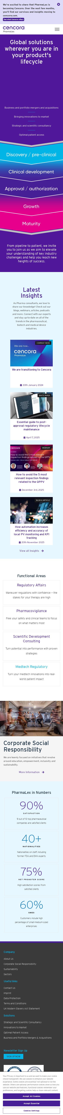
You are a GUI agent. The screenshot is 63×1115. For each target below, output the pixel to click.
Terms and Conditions (15, 1003)
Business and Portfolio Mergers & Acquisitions (28, 1038)
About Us (8, 959)
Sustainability (11, 969)
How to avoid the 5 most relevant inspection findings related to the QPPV (31, 478)
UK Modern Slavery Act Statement (22, 1008)
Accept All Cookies (31, 1096)
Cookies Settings (31, 1111)
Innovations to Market (15, 1027)
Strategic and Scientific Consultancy (22, 1022)
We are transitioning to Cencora (31, 369)
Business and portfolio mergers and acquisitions (31, 107)
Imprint (7, 993)
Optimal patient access (31, 134)
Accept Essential (31, 1103)
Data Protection (12, 998)
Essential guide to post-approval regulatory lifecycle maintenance (31, 425)
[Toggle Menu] (57, 29)
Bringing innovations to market (31, 116)
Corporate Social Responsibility (20, 964)
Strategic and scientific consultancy (31, 125)
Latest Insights (31, 292)
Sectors (8, 974)
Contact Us (9, 988)
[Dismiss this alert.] (59, 4)
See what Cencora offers (13, 19)
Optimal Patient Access (16, 1032)
